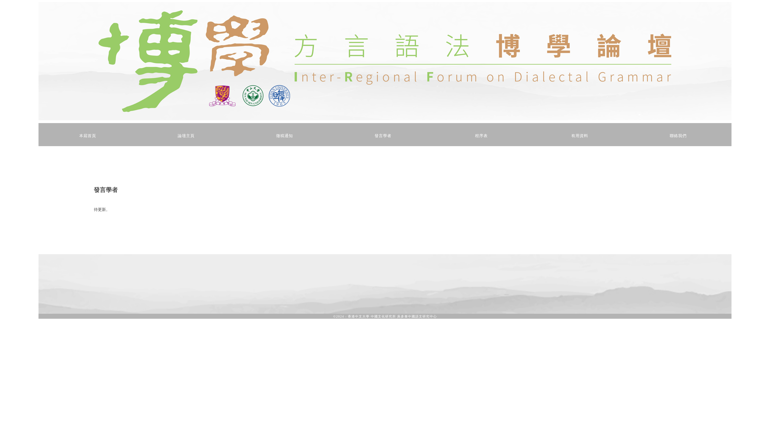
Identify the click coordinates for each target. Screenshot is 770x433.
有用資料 (579, 136)
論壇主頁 (186, 136)
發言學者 (383, 136)
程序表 (481, 136)
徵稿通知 (284, 136)
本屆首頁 (87, 136)
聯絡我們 (678, 136)
